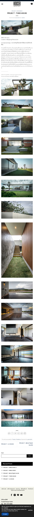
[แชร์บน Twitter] (15, 433)
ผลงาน (18, 489)
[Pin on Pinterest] (21, 433)
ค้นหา (2, 453)
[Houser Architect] (17, 4)
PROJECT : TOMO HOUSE (9, 476)
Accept (5, 514)
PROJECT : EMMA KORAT (9, 470)
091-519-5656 (8, 504)
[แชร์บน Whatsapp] (9, 433)
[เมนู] (2, 4)
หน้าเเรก (4, 489)
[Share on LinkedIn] (24, 433)
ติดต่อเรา (30, 489)
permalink (30, 439)
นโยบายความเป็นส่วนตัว (18, 490)
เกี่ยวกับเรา (24, 489)
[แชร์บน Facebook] (12, 433)
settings (30, 510)
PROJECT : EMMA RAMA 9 (9, 467)
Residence (19, 11)
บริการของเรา (11, 489)
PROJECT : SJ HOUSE (7, 444)
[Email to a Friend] (18, 433)
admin (23, 17)
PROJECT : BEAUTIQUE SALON (11, 473)
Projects (14, 11)
